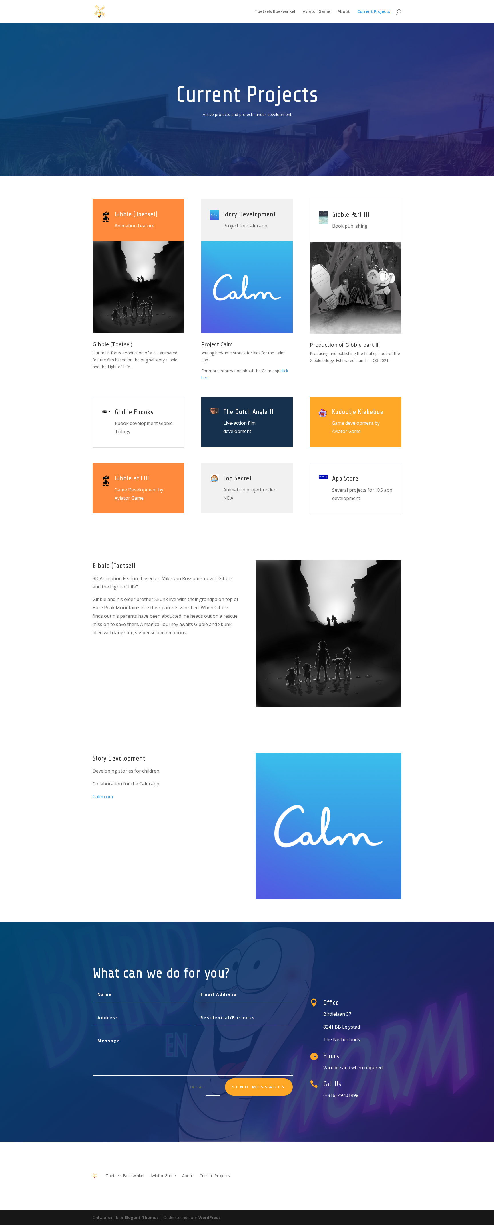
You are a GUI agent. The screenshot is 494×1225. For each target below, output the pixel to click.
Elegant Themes (142, 1217)
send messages (259, 1087)
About (344, 11)
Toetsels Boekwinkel (275, 11)
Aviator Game (316, 11)
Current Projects (373, 11)
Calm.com (103, 796)
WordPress (209, 1217)
